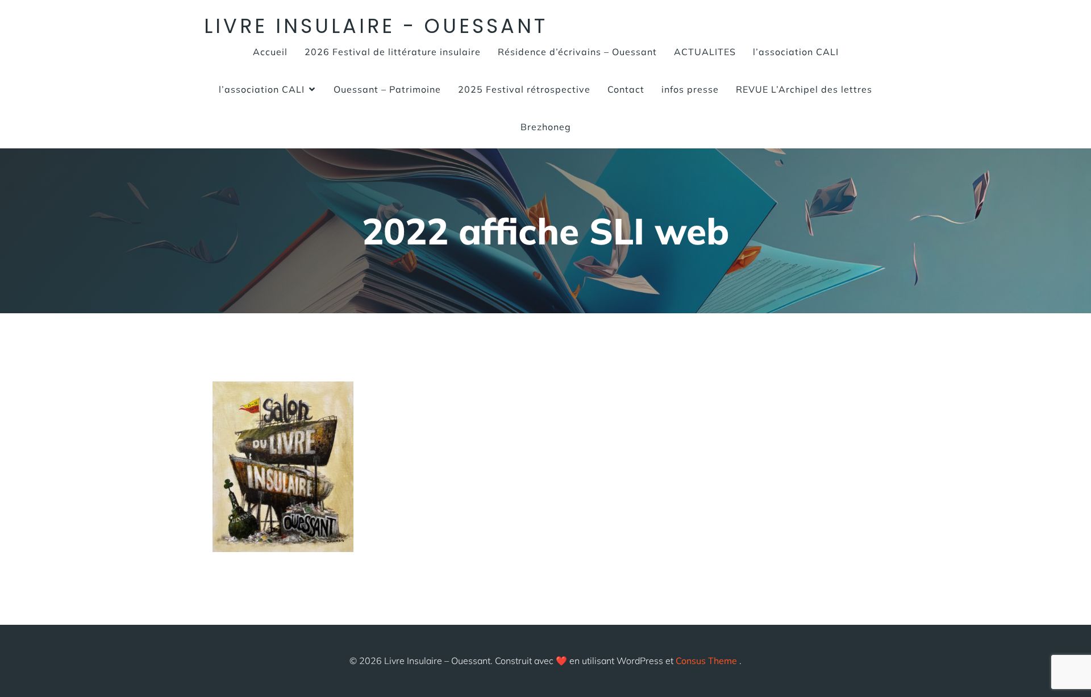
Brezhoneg (545, 126)
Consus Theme (706, 660)
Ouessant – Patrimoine (387, 89)
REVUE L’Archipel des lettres (804, 89)
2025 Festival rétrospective (524, 89)
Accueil (270, 51)
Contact (625, 89)
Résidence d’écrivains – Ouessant (577, 51)
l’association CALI (796, 51)
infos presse (690, 89)
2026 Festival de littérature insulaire (393, 51)
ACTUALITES (705, 51)
